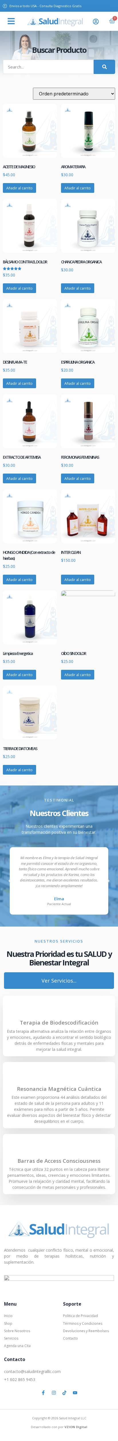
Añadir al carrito (19, 188)
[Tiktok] (64, 1392)
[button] (11, 21)
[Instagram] (53, 1392)
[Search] (104, 67)
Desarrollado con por (59, 1427)
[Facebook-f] (43, 1392)
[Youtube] (75, 1392)
